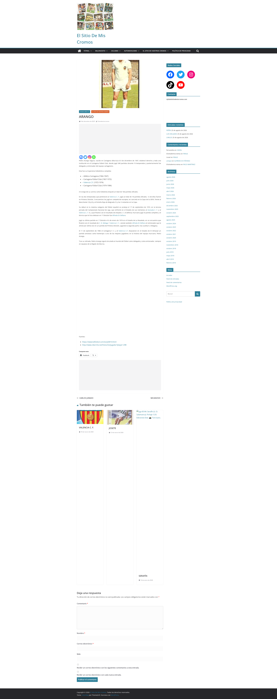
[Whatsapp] (94, 157)
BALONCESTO (100, 51)
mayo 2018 (170, 256)
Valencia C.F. (123, 231)
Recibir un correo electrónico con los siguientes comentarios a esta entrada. (108, 668)
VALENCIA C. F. (86, 427)
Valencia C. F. (114, 197)
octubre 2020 (171, 238)
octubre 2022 (171, 231)
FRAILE (185, 154)
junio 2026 (170, 184)
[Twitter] (85, 157)
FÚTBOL (86, 51)
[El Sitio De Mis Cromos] (79, 50)
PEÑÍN (168, 130)
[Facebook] (81, 157)
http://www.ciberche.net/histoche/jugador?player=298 (104, 345)
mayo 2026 (170, 188)
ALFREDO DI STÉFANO (182, 161)
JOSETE (112, 428)
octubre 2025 (171, 213)
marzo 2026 (170, 195)
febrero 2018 (171, 263)
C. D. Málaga (103, 223)
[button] (90, 50)
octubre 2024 (171, 223)
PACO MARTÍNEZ (189, 164)
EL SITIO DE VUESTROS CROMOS (154, 51)
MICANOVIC (156, 398)
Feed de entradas (172, 279)
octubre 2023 (171, 227)
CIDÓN (179, 150)
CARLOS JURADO (86, 398)
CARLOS (169, 137)
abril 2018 (170, 259)
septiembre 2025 (172, 216)
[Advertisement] (120, 139)
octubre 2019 (171, 241)
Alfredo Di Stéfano (119, 215)
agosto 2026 (170, 177)
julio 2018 (169, 252)
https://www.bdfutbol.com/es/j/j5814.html (99, 342)
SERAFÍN (143, 575)
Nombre (81, 633)
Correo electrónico (85, 644)
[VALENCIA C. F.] (90, 411)
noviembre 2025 (172, 209)
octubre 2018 (171, 248)
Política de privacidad (181, 51)
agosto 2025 (170, 220)
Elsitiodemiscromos (103, 121)
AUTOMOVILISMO (130, 51)
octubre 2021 (171, 234)
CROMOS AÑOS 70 (84, 111)
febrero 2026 (171, 198)
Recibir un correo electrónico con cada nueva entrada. (99, 675)
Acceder (169, 275)
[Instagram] (89, 157)
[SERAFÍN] (150, 411)
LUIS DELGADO (171, 134)
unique (169, 161)
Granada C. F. (153, 210)
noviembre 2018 (172, 245)
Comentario (82, 603)
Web (79, 654)
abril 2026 (170, 191)
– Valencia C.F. (88, 182)
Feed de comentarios (174, 282)
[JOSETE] (120, 411)
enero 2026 (170, 202)
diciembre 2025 (172, 206)
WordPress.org (171, 286)
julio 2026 (169, 181)
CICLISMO (114, 51)
